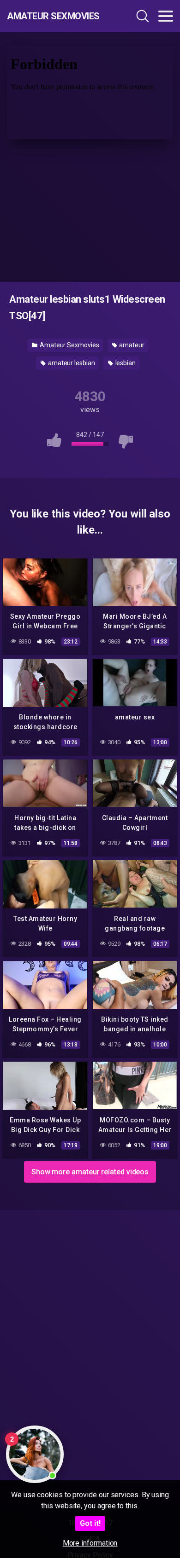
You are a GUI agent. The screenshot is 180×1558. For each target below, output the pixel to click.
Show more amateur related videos (90, 1171)
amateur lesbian (71, 363)
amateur (131, 345)
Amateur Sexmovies (53, 16)
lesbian (125, 363)
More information (90, 1543)
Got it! (90, 1523)
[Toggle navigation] (165, 16)
